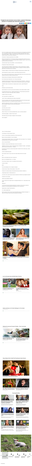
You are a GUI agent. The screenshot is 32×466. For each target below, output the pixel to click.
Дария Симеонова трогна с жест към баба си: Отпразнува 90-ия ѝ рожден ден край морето (7, 402)
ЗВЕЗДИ (12, 23)
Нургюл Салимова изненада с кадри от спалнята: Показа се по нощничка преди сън (22, 414)
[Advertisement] (16, 11)
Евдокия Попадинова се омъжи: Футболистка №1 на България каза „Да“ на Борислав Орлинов (22, 427)
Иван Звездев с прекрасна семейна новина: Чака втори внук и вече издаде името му (22, 402)
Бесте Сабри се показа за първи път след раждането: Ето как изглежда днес (7, 427)
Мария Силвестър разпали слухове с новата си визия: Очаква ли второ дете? (7, 414)
